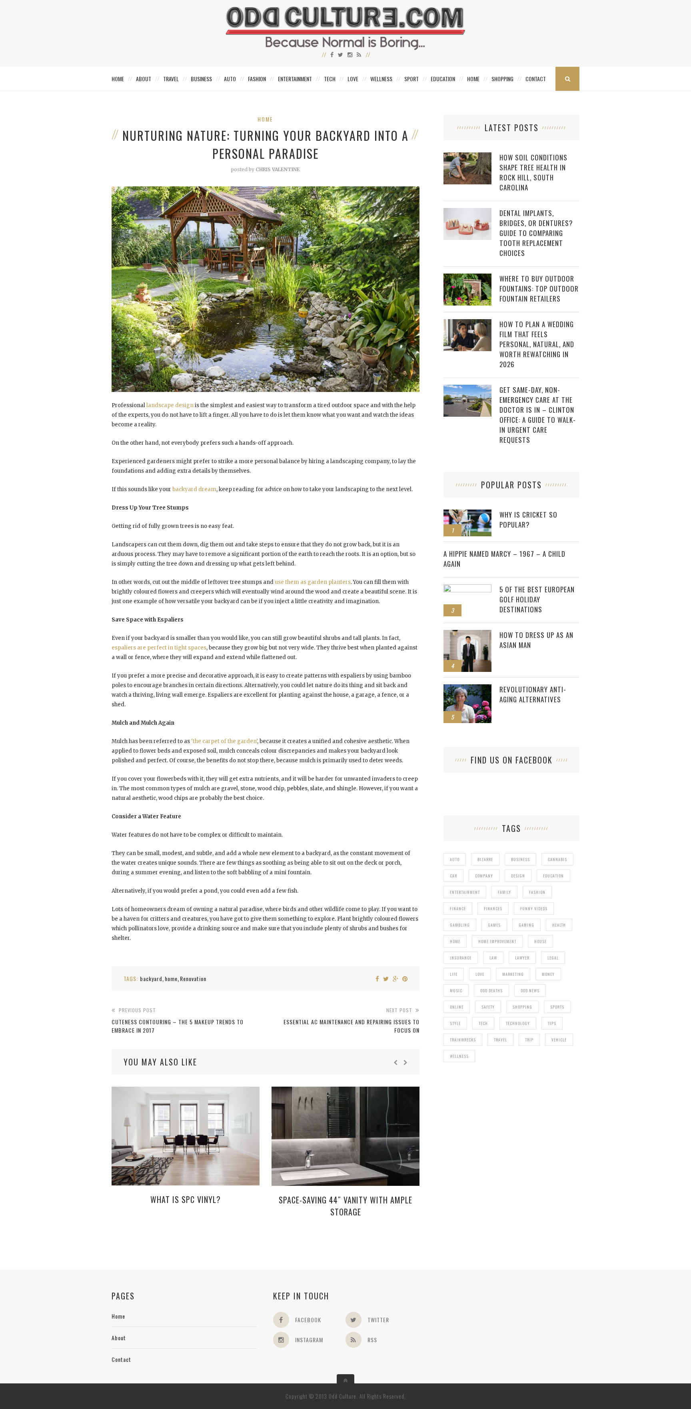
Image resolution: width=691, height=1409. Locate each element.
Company (484, 876)
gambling (460, 925)
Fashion (257, 78)
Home (118, 78)
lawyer (522, 958)
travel (500, 1040)
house (540, 941)
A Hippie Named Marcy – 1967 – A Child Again (504, 559)
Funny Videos (533, 908)
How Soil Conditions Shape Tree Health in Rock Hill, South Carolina (533, 172)
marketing (513, 974)
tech (483, 1023)
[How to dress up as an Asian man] (467, 634)
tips (552, 1023)
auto (454, 859)
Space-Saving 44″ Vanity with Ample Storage (345, 1206)
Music (456, 990)
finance (458, 908)
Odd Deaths (491, 990)
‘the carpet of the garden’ (224, 741)
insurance (460, 958)
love (479, 974)
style (455, 1023)
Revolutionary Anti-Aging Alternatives (532, 694)
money (548, 974)
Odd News (530, 990)
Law (493, 958)
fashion (537, 892)
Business (201, 78)
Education (443, 78)
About (143, 78)
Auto (230, 78)
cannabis (557, 859)
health (559, 925)
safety (488, 1007)
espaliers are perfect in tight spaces (159, 647)
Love (352, 78)
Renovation (193, 978)
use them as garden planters (313, 582)
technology (518, 1023)
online (456, 1007)
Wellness (381, 78)
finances (493, 908)
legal (553, 958)
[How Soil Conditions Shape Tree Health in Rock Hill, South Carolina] (467, 156)
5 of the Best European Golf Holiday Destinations (537, 599)
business (520, 859)
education (553, 876)
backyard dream (194, 489)
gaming (526, 925)
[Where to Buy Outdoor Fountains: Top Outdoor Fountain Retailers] (467, 278)
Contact (535, 78)
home (171, 978)
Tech (330, 78)
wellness (459, 1056)
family (504, 892)
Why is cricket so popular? (528, 520)
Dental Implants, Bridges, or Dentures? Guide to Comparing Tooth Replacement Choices (536, 233)
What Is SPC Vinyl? (185, 1199)
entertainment (465, 892)
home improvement (497, 941)
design (518, 876)
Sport (411, 78)
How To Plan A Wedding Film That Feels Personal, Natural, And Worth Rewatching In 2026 (536, 344)
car (453, 876)
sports (557, 1007)
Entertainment (295, 78)
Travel (171, 78)
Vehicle (559, 1040)
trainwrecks (463, 1040)
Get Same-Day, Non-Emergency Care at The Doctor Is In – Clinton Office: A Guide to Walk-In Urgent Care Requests (537, 415)
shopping (522, 1007)
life (453, 974)
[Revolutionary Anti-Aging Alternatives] (467, 688)
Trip (529, 1040)
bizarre (485, 859)
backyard (151, 978)
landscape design (170, 405)
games (494, 925)
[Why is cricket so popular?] (467, 514)
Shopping (502, 78)
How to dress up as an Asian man (536, 640)
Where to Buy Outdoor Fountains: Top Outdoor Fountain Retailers (539, 289)
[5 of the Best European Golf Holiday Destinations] (467, 588)
